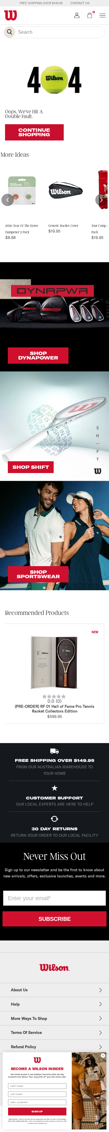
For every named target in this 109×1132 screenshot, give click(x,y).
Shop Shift (31, 467)
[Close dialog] (103, 1055)
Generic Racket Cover (63, 226)
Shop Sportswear (38, 574)
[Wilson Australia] (54, 967)
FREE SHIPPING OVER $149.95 (41, 3)
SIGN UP (37, 1111)
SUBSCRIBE (55, 919)
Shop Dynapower (38, 356)
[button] (7, 200)
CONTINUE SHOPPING (34, 132)
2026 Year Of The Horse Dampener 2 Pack (21, 229)
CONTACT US (79, 3)
